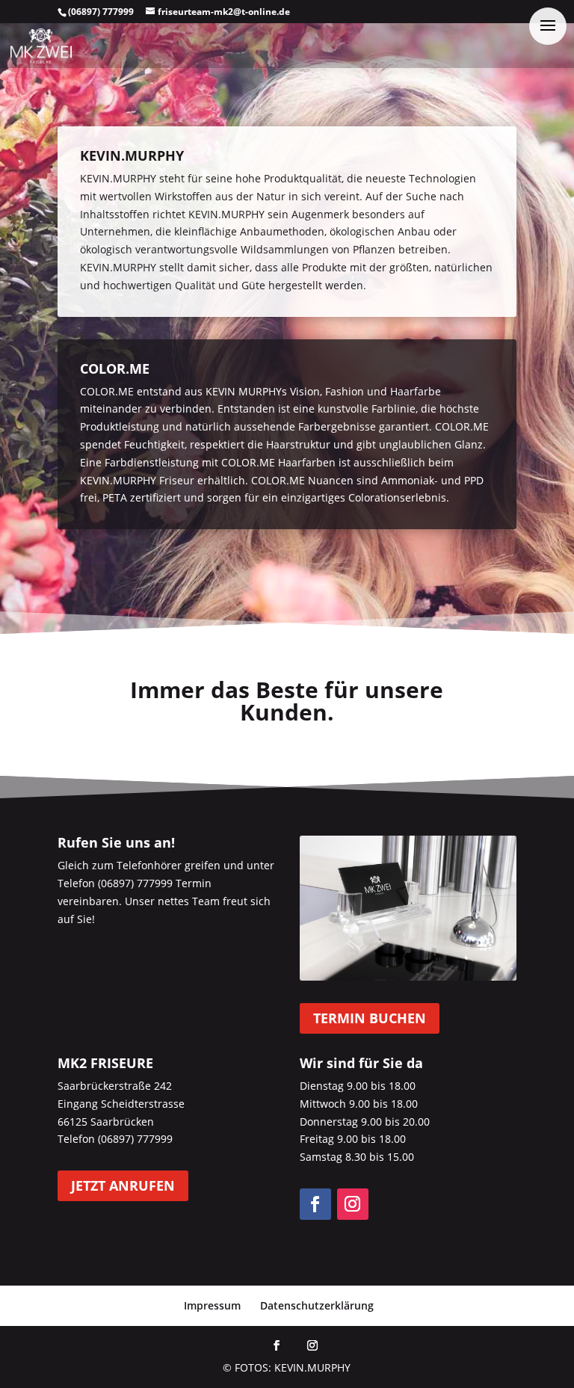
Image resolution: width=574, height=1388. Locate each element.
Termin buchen (369, 1018)
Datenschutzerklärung (317, 1305)
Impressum (212, 1305)
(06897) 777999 (101, 11)
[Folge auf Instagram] (352, 1204)
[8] (408, 976)
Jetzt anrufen (123, 1186)
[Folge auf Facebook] (315, 1204)
